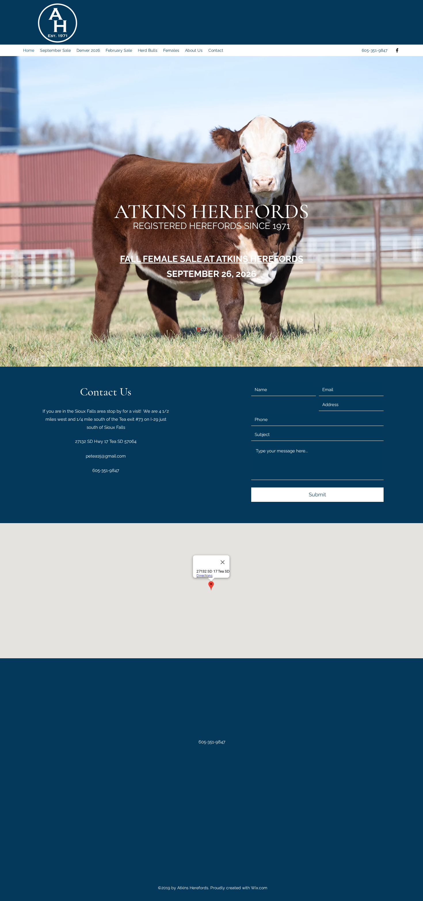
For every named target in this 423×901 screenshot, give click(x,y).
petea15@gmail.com (106, 456)
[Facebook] (397, 50)
